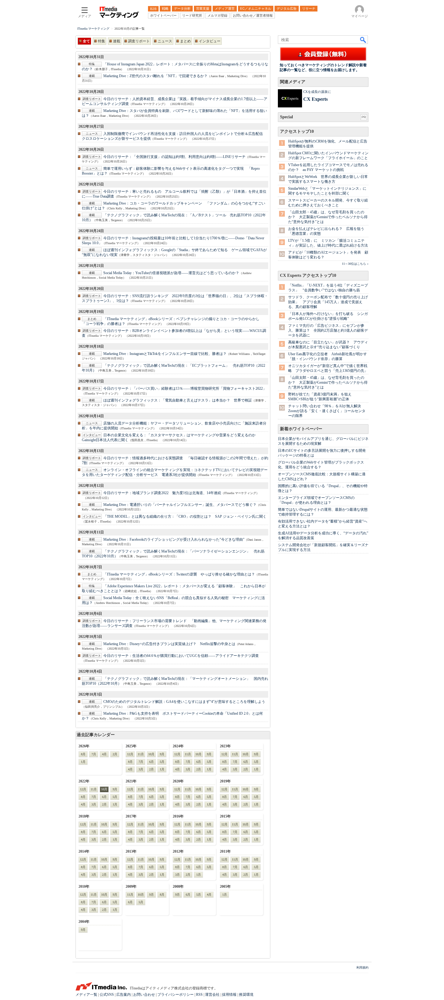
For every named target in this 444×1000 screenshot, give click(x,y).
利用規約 (362, 967)
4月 (104, 754)
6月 (151, 761)
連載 (116, 41)
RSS (199, 994)
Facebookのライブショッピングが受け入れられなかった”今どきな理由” (173, 539)
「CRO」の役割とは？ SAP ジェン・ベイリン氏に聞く (184, 516)
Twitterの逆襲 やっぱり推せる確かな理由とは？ (179, 574)
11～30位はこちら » (355, 263)
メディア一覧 (86, 994)
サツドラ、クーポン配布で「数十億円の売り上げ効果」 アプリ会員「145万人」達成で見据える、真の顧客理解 (328, 302)
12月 (130, 754)
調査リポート (139, 41)
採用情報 (229, 994)
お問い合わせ (144, 994)
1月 (83, 761)
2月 (115, 754)
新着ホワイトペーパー (301, 429)
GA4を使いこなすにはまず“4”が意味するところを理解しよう (184, 702)
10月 (151, 754)
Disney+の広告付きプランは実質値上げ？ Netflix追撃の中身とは (169, 644)
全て (86, 41)
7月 (94, 754)
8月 (83, 754)
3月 (141, 769)
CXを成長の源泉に (317, 91)
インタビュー (209, 41)
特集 (101, 41)
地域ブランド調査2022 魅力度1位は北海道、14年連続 (162, 493)
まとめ (185, 41)
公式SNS (107, 994)
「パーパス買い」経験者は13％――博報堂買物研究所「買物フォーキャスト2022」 (184, 388)
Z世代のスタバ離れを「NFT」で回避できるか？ (155, 76)
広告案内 (123, 994)
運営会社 (212, 994)
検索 (363, 39)
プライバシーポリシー (175, 994)
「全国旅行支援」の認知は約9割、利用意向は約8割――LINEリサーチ (174, 157)
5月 (162, 761)
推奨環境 (246, 994)
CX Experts (315, 99)
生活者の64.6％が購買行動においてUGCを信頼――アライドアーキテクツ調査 (181, 656)
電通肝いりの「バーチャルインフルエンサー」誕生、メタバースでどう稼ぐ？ (179, 505)
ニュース (165, 41)
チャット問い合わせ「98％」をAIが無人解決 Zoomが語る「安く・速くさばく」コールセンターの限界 (326, 411)
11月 (141, 754)
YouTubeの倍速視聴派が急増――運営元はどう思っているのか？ (171, 273)
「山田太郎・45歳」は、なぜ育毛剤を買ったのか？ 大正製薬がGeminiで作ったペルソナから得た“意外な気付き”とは (328, 217)
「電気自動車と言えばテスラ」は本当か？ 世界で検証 (177, 400)
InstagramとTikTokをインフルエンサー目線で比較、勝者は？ (165, 354)
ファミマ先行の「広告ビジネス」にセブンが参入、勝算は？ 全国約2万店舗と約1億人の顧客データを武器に (328, 330)
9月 (162, 754)
